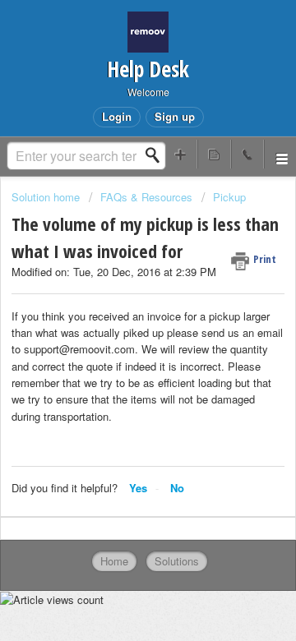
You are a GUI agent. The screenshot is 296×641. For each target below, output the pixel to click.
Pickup (229, 197)
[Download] (117, 305)
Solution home (47, 197)
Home (114, 561)
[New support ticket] (180, 154)
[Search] (157, 155)
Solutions (177, 561)
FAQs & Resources (146, 197)
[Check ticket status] (213, 154)
